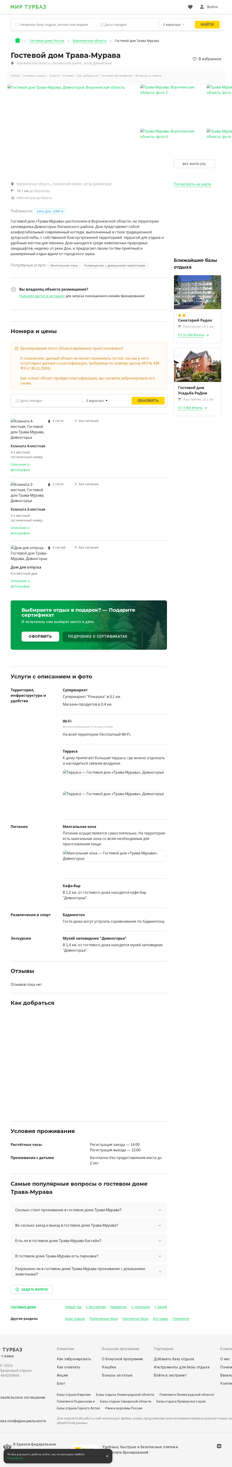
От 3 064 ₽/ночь (190, 408)
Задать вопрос (34, 1289)
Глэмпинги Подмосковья (76, 1401)
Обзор (15, 75)
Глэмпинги (180, 1318)
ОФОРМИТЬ (40, 636)
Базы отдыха (75, 1318)
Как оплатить (68, 1367)
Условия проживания (117, 75)
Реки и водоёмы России (123, 1408)
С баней (161, 1307)
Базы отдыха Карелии (74, 1394)
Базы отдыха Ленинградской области (125, 1394)
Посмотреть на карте (192, 184)
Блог (61, 1383)
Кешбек (109, 1367)
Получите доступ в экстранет (42, 296)
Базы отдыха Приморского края (181, 1401)
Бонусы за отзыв (117, 1375)
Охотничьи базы (135, 1318)
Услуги (54, 75)
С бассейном (96, 1307)
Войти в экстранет (170, 1375)
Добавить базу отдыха (174, 1359)
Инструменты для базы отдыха (181, 1367)
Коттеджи (160, 1318)
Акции (62, 1375)
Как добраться (87, 75)
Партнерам (163, 1349)
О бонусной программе (122, 1359)
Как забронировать (74, 1359)
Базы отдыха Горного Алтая (78, 1408)
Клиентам (65, 1349)
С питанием (140, 1307)
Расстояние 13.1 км (198, 326)
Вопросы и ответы (148, 75)
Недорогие (118, 1307)
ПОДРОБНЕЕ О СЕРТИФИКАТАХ (97, 636)
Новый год (73, 1307)
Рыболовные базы (103, 1318)
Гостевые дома (23, 1307)
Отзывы (68, 75)
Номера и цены (34, 75)
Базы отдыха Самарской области (125, 1401)
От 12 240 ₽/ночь (191, 335)
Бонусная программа (120, 1349)
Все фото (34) (194, 164)
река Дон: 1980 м (50, 211)
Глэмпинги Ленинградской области (187, 1394)
